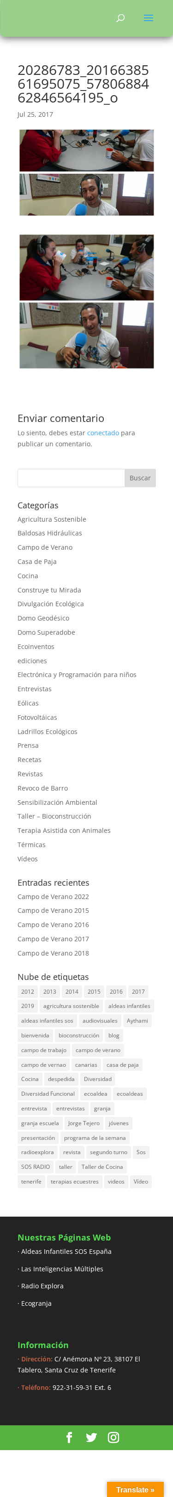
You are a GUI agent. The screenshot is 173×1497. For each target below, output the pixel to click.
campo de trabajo (43, 1050)
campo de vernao (43, 1065)
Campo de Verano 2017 (53, 938)
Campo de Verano (45, 547)
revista (72, 1152)
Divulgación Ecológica (51, 603)
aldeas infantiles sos (47, 1021)
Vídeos (28, 858)
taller (65, 1167)
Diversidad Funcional (48, 1094)
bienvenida (35, 1035)
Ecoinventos (36, 646)
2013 (49, 992)
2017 (138, 992)
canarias (86, 1065)
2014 (72, 992)
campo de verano (98, 1050)
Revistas (30, 773)
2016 (116, 992)
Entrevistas (35, 688)
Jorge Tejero (84, 1123)
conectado (103, 432)
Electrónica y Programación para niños (77, 674)
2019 (27, 1006)
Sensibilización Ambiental (57, 802)
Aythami (137, 1021)
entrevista (34, 1108)
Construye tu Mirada (49, 590)
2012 (27, 992)
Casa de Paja (37, 561)
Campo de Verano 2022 (53, 896)
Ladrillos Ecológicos (48, 731)
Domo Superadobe (46, 632)
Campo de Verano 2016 (53, 924)
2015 (94, 992)
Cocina (28, 575)
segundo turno (108, 1152)
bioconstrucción (79, 1035)
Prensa (28, 745)
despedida (61, 1079)
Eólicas (28, 703)
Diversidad (98, 1079)
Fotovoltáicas (37, 717)
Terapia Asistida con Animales (64, 830)
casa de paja (123, 1065)
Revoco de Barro (43, 788)
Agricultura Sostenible (52, 519)
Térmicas (32, 844)
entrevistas (70, 1108)
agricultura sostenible (71, 1006)
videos (116, 1181)
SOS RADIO (35, 1167)
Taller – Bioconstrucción (54, 816)
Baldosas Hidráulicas (50, 533)
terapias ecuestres (75, 1181)
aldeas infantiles (129, 1006)
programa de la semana (95, 1138)
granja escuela (40, 1123)
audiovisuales (100, 1021)
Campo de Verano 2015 (53, 910)
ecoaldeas (130, 1094)
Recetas (30, 759)
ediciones (32, 660)
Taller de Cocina (102, 1167)
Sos (141, 1152)
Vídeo (141, 1181)
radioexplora (37, 1152)
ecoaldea (95, 1094)
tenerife (31, 1181)
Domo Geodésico (43, 618)
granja (102, 1108)
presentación (38, 1138)
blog (113, 1035)
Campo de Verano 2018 (53, 953)
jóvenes (119, 1123)
